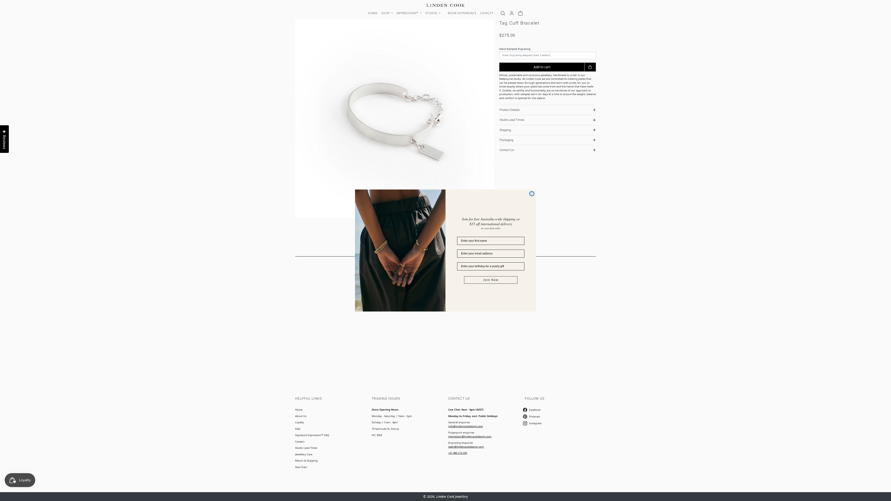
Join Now (491, 280)
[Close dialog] (531, 193)
